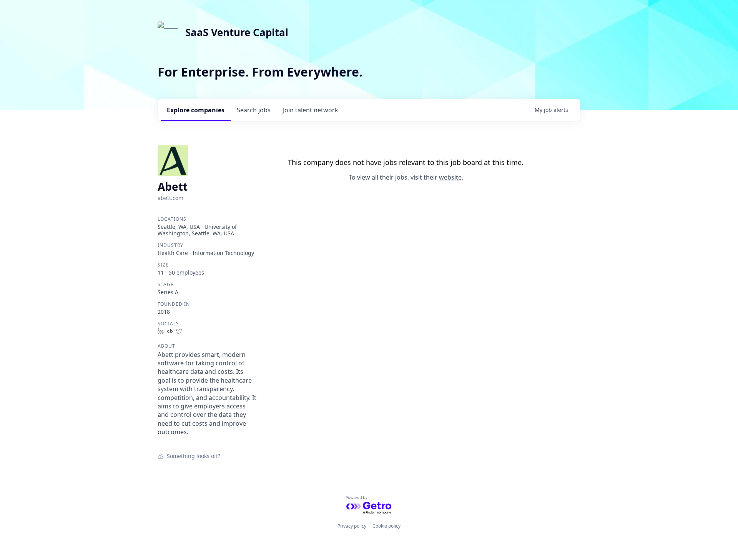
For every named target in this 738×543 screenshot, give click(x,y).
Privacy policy (351, 526)
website (450, 177)
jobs (254, 110)
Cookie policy (386, 526)
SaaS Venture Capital (236, 32)
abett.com (170, 198)
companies (195, 110)
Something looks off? (193, 455)
